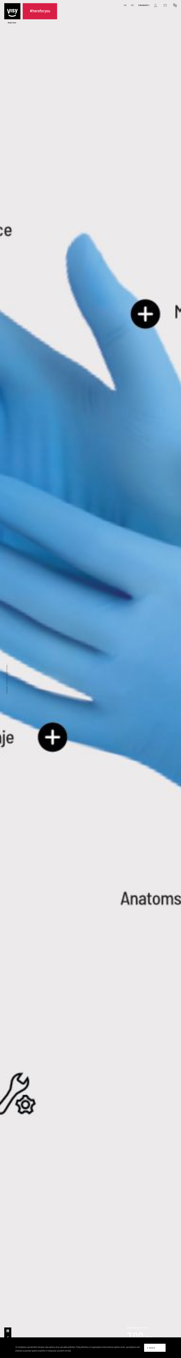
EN (125, 5)
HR (132, 5)
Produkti (143, 5)
